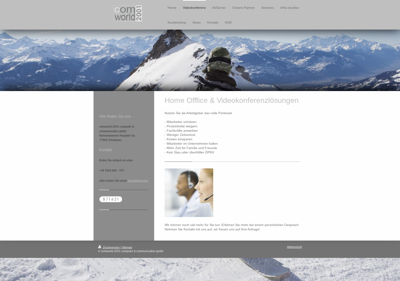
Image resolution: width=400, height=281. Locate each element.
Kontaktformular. (138, 180)
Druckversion (111, 247)
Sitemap (127, 247)
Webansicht (294, 247)
